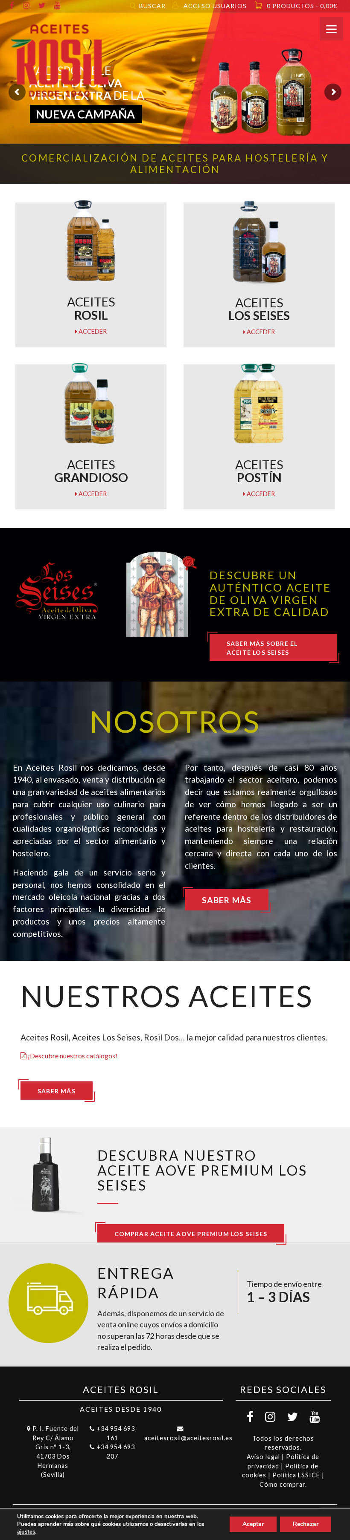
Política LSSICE (296, 1475)
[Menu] (331, 28)
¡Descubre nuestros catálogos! (71, 1056)
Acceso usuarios (215, 5)
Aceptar (253, 1524)
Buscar (152, 5)
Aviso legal (263, 1456)
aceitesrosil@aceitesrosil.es (188, 1438)
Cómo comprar (282, 1484)
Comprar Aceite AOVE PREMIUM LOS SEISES (191, 1233)
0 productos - (302, 5)
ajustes (26, 1532)
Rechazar (305, 1524)
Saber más (227, 900)
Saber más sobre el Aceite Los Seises (262, 648)
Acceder (92, 331)
